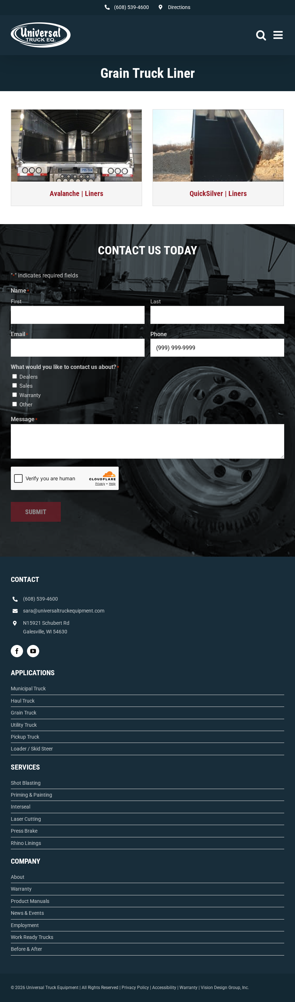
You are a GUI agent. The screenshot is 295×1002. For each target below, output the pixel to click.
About (17, 877)
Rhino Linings (26, 843)
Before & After (26, 949)
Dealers (28, 377)
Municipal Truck (28, 688)
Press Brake (24, 831)
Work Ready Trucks (32, 937)
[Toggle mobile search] (261, 35)
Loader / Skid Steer (32, 749)
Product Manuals (30, 901)
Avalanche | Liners (76, 193)
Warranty (30, 395)
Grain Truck (23, 713)
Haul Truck (23, 701)
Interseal (20, 807)
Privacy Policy (135, 987)
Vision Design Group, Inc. (225, 987)
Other (25, 404)
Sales (26, 386)
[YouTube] (33, 651)
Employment (25, 925)
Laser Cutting (26, 819)
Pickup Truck (25, 737)
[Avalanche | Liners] (76, 146)
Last (155, 301)
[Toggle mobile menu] (278, 35)
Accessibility (164, 987)
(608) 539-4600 (40, 599)
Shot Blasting (26, 783)
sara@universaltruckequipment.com (63, 611)
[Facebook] (17, 651)
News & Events (27, 913)
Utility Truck (24, 725)
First (16, 301)
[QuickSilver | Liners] (218, 146)
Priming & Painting (31, 795)
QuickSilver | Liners (218, 193)
